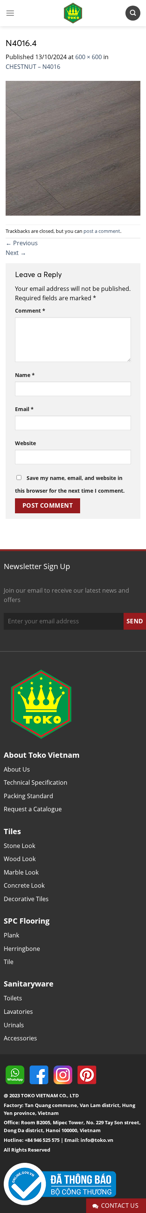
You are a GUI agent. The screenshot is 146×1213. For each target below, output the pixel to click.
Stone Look (19, 846)
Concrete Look (24, 885)
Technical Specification (35, 782)
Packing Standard (28, 796)
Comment (30, 310)
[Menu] (10, 13)
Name (25, 375)
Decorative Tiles (26, 899)
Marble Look (21, 872)
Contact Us (120, 1205)
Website (25, 443)
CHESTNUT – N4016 (33, 67)
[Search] (133, 13)
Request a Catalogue (33, 809)
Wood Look (20, 859)
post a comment (101, 231)
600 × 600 (88, 57)
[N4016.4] (73, 147)
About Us (17, 769)
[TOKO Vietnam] (73, 13)
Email (24, 409)
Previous (22, 243)
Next (16, 253)
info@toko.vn (96, 1140)
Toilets (13, 998)
